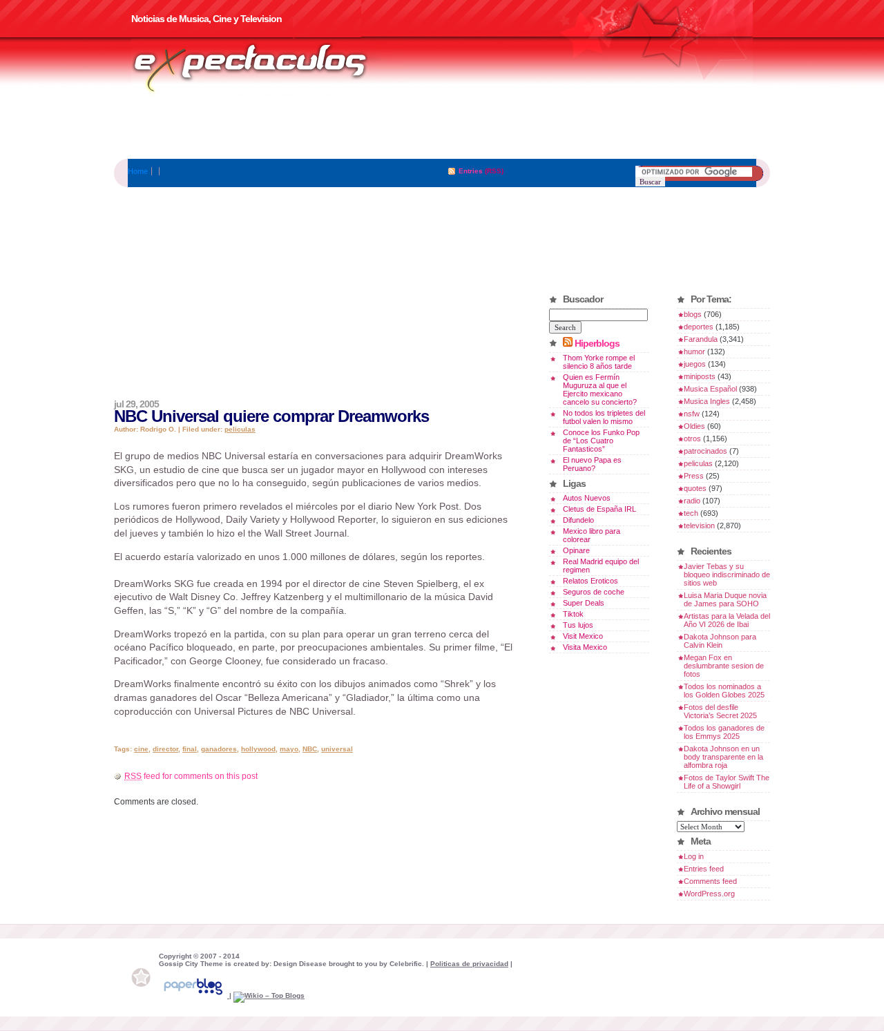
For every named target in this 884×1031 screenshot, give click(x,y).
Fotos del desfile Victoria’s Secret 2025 (720, 711)
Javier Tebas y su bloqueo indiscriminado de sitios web (727, 574)
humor (694, 351)
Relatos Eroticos (590, 581)
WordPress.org (709, 893)
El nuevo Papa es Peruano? (592, 464)
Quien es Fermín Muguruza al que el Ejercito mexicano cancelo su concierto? (600, 389)
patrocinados (705, 451)
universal (337, 749)
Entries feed (704, 869)
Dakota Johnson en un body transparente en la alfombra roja (723, 756)
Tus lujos (578, 625)
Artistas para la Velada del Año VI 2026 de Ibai (727, 620)
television (699, 525)
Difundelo (578, 520)
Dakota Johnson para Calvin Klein (720, 641)
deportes (698, 326)
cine (141, 749)
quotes (695, 488)
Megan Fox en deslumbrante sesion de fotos (724, 665)
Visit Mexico (583, 636)
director (165, 749)
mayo (289, 749)
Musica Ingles (707, 401)
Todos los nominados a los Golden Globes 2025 (724, 690)
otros (692, 438)
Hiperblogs (597, 343)
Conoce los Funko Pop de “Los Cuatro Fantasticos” (601, 440)
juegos (695, 364)
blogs (693, 314)
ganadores (219, 749)
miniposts (699, 376)
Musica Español (710, 389)
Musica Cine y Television (268, 68)
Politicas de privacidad (469, 963)
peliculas (240, 429)
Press (694, 476)
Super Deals (583, 603)
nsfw (692, 413)
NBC (309, 749)
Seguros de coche (593, 592)
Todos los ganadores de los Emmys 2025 (724, 732)
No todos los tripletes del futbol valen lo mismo (604, 417)
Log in (694, 856)
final (189, 749)
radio (692, 501)
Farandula (701, 339)
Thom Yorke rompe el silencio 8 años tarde (599, 362)
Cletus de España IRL (599, 509)
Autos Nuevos (587, 498)
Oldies (694, 426)
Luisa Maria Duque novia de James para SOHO (725, 599)
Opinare (576, 550)
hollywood (258, 749)
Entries (471, 171)
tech (691, 513)
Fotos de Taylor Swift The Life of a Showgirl (726, 781)
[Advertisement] (442, 128)
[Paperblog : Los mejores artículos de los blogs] (194, 995)
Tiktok (573, 614)
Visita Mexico (585, 647)
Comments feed (710, 881)
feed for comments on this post (191, 776)
